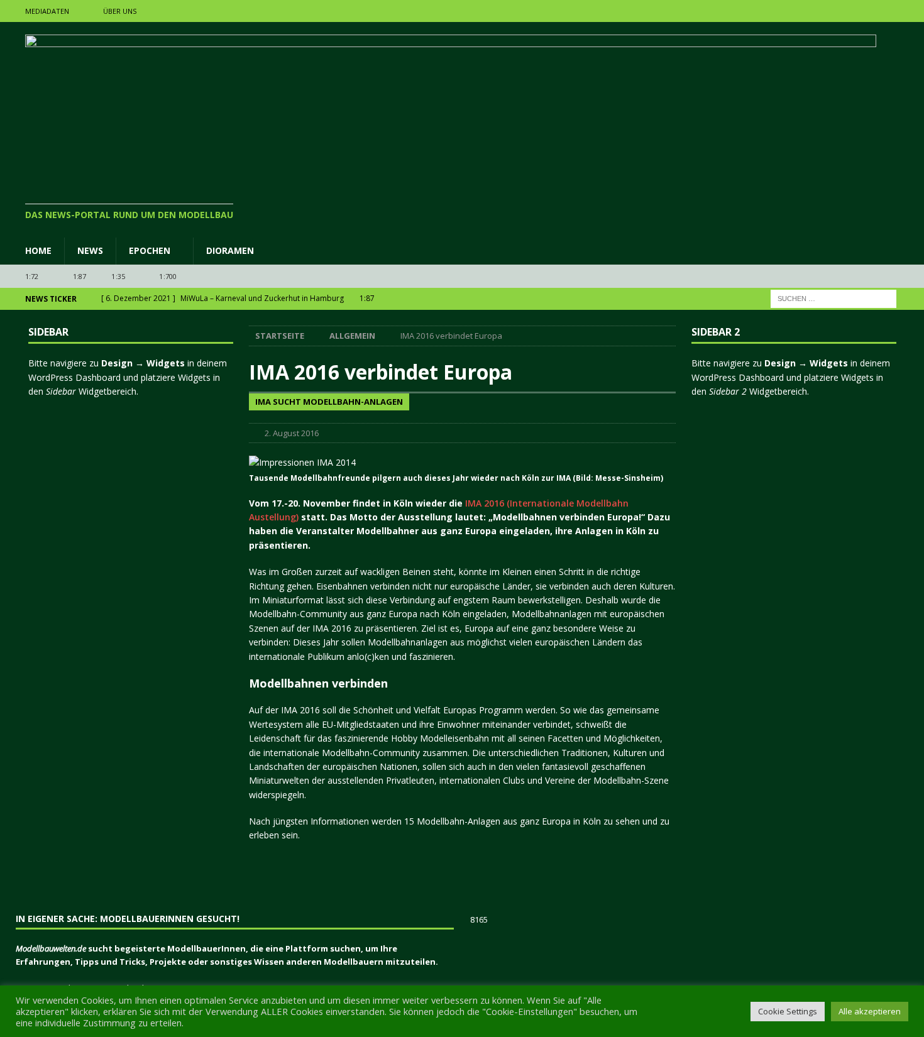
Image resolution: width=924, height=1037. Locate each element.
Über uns (119, 11)
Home (38, 250)
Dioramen (230, 250)
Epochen (149, 250)
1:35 (118, 276)
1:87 (80, 276)
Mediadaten (47, 11)
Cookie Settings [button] (787, 1011)
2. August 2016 (292, 433)
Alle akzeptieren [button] (870, 1011)
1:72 (32, 276)
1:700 (168, 276)
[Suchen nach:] (833, 298)
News (90, 250)
